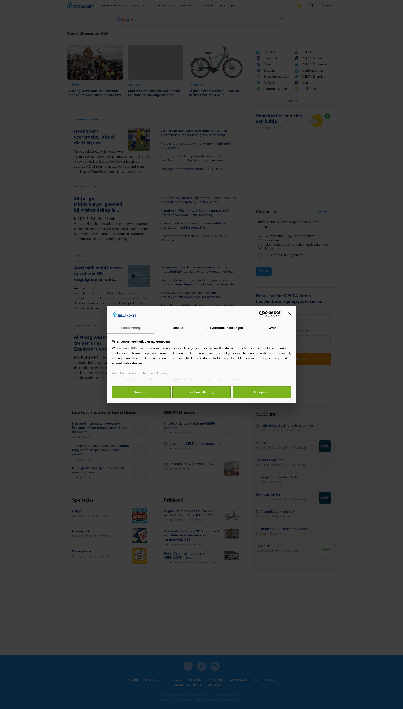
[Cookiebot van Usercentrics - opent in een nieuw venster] (262, 314)
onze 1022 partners (137, 348)
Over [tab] (272, 327)
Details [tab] (178, 327)
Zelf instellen (199, 392)
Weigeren (141, 392)
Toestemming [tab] (131, 327)
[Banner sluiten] (289, 313)
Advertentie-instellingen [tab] (225, 327)
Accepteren (262, 392)
